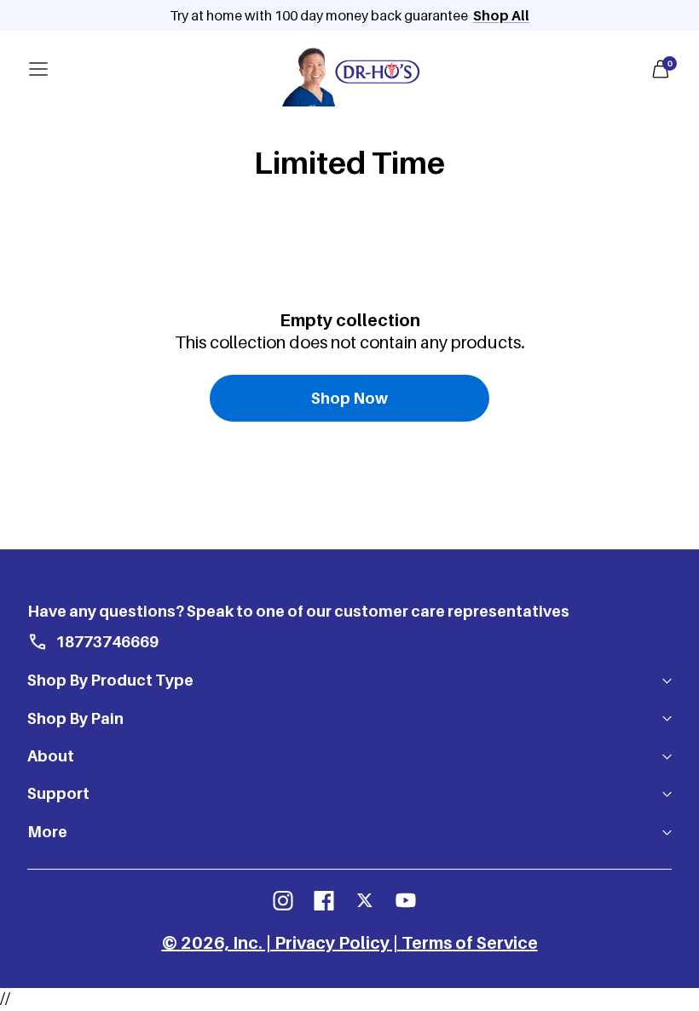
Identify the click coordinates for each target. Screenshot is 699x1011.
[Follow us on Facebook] (324, 900)
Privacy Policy (332, 943)
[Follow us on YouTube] (406, 900)
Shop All (501, 15)
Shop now (349, 398)
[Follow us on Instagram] (283, 900)
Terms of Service (469, 943)
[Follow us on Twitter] (365, 900)
